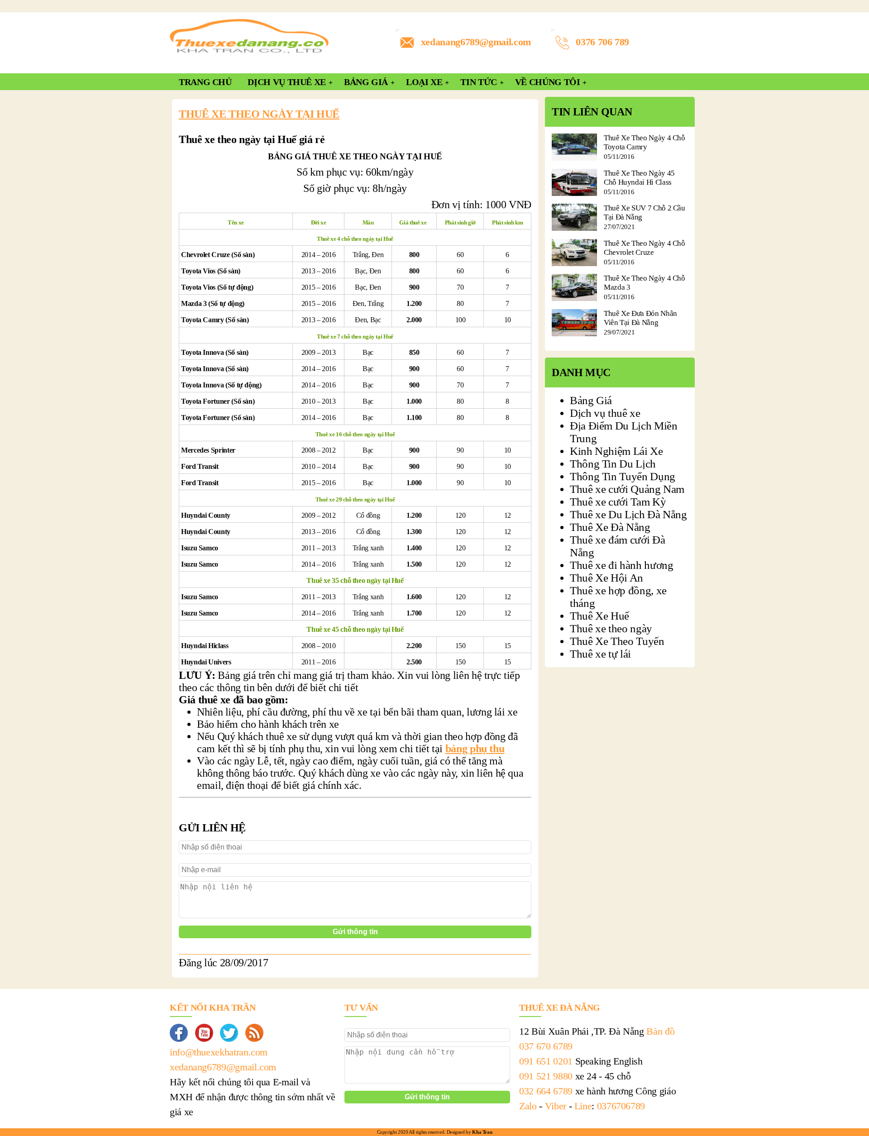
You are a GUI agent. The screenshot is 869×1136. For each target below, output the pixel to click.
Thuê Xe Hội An (606, 578)
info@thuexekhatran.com (218, 1052)
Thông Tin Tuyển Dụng (622, 476)
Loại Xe (424, 82)
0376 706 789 (602, 42)
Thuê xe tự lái (600, 654)
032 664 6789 (546, 1091)
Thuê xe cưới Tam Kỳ (618, 502)
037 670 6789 (546, 1046)
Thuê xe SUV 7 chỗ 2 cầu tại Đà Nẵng (644, 212)
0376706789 (621, 1106)
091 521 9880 (546, 1076)
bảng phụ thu (475, 748)
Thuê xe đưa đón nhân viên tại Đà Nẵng (640, 318)
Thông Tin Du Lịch (613, 464)
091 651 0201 (546, 1061)
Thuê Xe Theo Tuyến (617, 641)
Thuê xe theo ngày (611, 628)
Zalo (528, 1106)
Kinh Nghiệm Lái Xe (616, 451)
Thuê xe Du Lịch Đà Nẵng (628, 514)
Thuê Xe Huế (599, 616)
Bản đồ (660, 1031)
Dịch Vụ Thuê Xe (287, 82)
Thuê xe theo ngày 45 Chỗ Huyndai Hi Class (639, 177)
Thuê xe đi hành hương (621, 565)
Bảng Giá (366, 82)
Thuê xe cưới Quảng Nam (627, 489)
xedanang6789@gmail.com (476, 42)
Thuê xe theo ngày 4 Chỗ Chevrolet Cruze (644, 248)
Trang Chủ (205, 82)
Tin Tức (478, 82)
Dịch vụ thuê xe (605, 413)
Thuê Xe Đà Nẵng (610, 527)
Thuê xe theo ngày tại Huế (259, 114)
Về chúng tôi (547, 82)
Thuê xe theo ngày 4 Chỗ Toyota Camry (644, 142)
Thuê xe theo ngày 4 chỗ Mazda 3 (644, 282)
